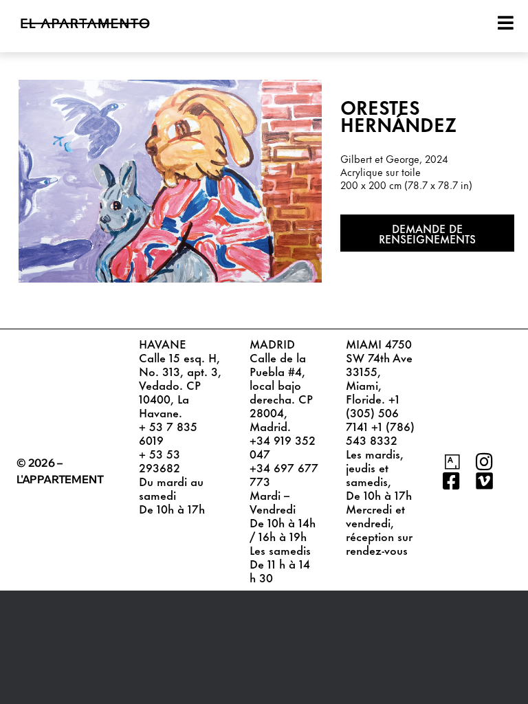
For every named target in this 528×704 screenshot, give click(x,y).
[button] (427, 233)
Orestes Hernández (398, 115)
